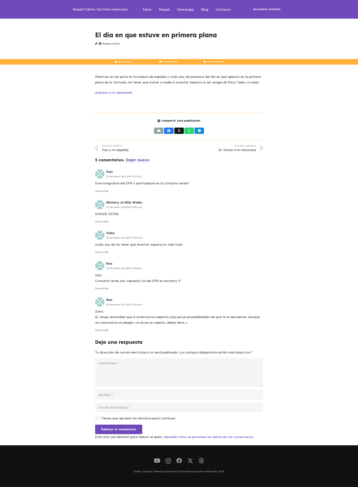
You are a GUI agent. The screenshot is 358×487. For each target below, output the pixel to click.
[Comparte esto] (169, 131)
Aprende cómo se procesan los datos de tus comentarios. (209, 437)
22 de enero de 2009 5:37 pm (124, 176)
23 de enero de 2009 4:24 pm (124, 268)
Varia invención (215, 61)
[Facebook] (179, 461)
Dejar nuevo (137, 160)
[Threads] (201, 461)
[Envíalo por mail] (159, 131)
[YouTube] (157, 461)
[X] (190, 461)
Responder (102, 190)
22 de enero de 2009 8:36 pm (124, 207)
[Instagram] (168, 461)
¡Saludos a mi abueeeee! (113, 92)
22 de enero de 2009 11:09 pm (124, 237)
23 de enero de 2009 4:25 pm (124, 304)
